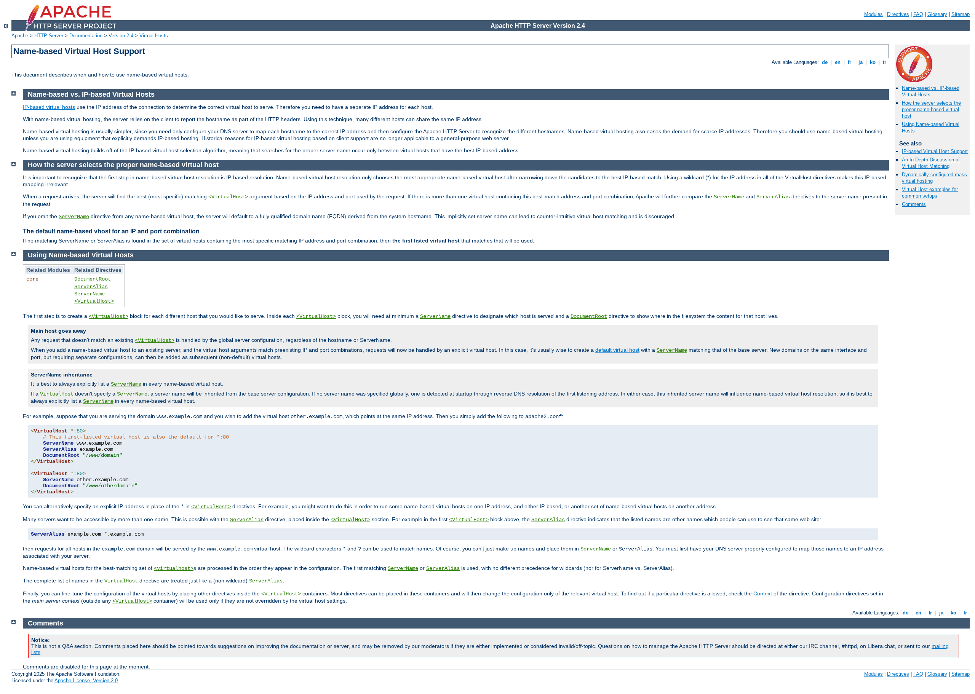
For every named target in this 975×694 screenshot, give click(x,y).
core (32, 279)
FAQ (918, 14)
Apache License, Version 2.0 (86, 680)
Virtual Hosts (153, 35)
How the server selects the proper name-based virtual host (931, 109)
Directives (898, 14)
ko (872, 62)
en (837, 62)
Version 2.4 (121, 35)
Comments (914, 204)
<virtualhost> (173, 568)
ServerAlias (773, 197)
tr (884, 62)
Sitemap (960, 14)
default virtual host (617, 350)
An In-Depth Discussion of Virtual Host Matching (931, 163)
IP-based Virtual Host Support (935, 151)
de (824, 62)
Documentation (85, 35)
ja (860, 62)
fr (849, 62)
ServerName (729, 197)
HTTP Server (48, 35)
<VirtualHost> (228, 197)
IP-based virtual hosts (49, 107)
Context (762, 593)
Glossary (937, 14)
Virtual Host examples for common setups (930, 193)
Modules (873, 14)
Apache (19, 35)
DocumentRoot (92, 279)
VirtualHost (57, 394)
